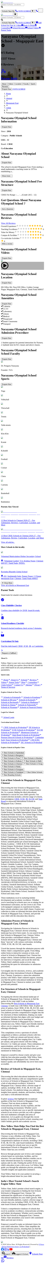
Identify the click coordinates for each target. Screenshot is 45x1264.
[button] (22, 5)
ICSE (22, 799)
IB (27, 799)
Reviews (5, 87)
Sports (33, 84)
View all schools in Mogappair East (15, 585)
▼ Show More (7, 583)
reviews (11, 1099)
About (4, 84)
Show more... (7, 176)
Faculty (26, 84)
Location (18, 84)
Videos (10, 84)
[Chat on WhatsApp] (2, 1262)
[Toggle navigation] (40, 10)
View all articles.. (8, 542)
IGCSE (32, 799)
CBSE (16, 799)
